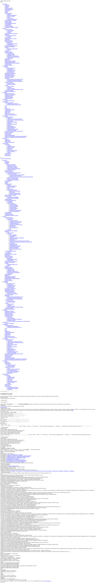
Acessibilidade (9, 202)
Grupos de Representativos (14, 246)
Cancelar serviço (12, 226)
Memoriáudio (7, 39)
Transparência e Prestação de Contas (11, 27)
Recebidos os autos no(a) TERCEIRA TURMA (16, 489)
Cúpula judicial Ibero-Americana (13, 179)
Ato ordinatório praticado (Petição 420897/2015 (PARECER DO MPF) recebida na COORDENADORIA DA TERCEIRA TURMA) (32, 544)
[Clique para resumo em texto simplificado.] (40, 479)
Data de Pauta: (3, 420)
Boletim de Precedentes (9, 95)
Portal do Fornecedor (11, 365)
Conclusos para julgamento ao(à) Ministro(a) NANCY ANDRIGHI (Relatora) (22, 499)
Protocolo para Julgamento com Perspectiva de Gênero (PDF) (16, 136)
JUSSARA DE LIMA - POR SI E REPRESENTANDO (16, 460)
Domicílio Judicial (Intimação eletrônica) (12, 62)
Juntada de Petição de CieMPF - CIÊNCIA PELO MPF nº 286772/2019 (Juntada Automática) (24, 478)
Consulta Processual (8, 29)
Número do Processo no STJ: (5, 412)
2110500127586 (55, 471)
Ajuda (11, 250)
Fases (5, 451)
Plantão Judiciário (8, 58)
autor (3, 425)
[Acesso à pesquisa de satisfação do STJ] (7, 396)
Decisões (7, 451)
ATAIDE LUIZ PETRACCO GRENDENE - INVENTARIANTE (19, 455)
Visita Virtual (7, 154)
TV (5, 106)
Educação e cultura (8, 13)
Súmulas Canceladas (11, 88)
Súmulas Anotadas (10, 86)
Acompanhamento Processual (12, 387)
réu (5, 425)
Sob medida (5, 138)
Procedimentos (12, 239)
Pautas (14, 451)
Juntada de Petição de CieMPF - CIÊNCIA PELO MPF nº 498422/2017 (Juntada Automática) (24, 528)
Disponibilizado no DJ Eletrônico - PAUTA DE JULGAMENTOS (20, 496)
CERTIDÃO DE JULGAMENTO (6, 486)
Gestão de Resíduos (13, 204)
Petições (10, 451)
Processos (4, 28)
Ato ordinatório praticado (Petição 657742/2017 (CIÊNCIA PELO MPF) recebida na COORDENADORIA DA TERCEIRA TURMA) (33, 502)
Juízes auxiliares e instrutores (12, 167)
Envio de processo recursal (12, 370)
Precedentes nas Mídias (9, 97)
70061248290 (60, 471)
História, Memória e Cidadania (10, 20)
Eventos (8, 17)
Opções (3, 447)
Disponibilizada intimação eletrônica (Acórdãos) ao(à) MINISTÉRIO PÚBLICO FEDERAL (25, 480)
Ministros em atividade (11, 164)
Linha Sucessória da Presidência (13, 198)
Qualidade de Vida (13, 209)
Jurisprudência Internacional (10, 75)
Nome (3, 422)
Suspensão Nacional (8, 96)
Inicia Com (29, 426)
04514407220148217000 (36, 471)
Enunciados (9, 87)
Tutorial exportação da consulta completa (7, 398)
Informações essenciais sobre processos (14, 104)
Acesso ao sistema (10, 30)
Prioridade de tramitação (11, 127)
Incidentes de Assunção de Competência (17, 237)
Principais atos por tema (9, 116)
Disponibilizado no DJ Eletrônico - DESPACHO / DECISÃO (19, 512)
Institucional (5, 160)
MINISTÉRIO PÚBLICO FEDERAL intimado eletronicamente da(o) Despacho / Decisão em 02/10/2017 (27, 527)
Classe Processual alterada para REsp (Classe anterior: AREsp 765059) (21, 505)
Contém (24, 426)
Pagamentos (9, 42)
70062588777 (66, 471)
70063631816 (71, 471)
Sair (10, 228)
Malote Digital (9, 373)
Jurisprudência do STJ (11, 68)
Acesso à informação (11, 151)
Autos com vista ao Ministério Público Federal (16, 547)
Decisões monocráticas (11, 84)
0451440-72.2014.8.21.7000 (13, 465)
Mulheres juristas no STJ (11, 165)
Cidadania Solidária (13, 207)
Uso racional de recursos (14, 206)
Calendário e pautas (10, 53)
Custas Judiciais (10, 120)
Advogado (7, 139)
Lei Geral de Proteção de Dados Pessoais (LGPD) (14, 131)
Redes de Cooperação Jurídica (12, 177)
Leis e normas (5, 115)
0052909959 (13, 471)
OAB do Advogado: (4, 417)
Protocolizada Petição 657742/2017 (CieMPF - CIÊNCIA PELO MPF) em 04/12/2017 (23, 503)
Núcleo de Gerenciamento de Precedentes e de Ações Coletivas (21, 241)
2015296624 (49, 471)
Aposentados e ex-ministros (12, 166)
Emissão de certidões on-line (12, 48)
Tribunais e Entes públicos (9, 142)
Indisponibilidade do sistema (10, 61)
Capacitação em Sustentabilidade (15, 210)
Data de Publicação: (4, 421)
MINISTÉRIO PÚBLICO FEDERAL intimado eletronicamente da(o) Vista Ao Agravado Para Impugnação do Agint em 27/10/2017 (32, 518)
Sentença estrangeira (8, 280)
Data (3, 418)
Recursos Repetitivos (13, 235)
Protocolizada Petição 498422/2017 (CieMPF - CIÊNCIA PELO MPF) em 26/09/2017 (23, 529)
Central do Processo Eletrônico (10, 35)
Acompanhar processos (14, 220)
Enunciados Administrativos (10, 91)
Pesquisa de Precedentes (9, 93)
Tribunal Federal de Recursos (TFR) (13, 168)
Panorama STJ (7, 111)
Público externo (8, 141)
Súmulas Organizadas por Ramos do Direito (15, 89)
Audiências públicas (8, 51)
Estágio (6, 12)
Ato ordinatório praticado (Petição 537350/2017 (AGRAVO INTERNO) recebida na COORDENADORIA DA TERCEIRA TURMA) (33, 525)
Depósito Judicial (10, 44)
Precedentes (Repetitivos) (9, 76)
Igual (20, 426)
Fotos (6, 105)
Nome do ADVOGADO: (5, 434)
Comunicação (5, 101)
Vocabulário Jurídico (11, 71)
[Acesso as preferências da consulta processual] (24, 396)
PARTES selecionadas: (4, 444)
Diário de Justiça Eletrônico (12, 121)
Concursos (7, 11)
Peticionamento (7, 37)
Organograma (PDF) (8, 8)
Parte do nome (35, 426)
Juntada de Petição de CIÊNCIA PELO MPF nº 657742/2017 (19, 500)
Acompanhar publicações (14, 223)
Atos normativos (8, 134)
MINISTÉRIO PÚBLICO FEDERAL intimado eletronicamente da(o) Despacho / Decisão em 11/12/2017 (27, 498)
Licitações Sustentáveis (14, 208)
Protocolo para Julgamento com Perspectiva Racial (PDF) (15, 137)
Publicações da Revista (9, 77)
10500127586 (44, 471)
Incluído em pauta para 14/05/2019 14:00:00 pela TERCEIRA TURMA (21, 497)
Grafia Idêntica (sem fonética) (67, 426)
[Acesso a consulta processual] (52, 396)
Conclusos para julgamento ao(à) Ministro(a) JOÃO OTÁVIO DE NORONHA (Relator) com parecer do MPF (27, 542)
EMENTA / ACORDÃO (4, 484)
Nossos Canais (7, 108)
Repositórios (7, 78)
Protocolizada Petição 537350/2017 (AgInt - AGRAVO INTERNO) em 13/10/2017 (23, 526)
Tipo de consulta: (3, 404)
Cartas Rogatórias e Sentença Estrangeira (14, 118)
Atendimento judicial (11, 146)
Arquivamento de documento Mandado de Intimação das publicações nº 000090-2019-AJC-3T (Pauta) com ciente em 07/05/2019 (31, 494)
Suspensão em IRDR (13, 238)
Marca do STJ (7, 112)
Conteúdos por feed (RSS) (9, 109)
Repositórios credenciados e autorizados (14, 80)
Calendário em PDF (10, 54)
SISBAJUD (7, 59)
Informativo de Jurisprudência (10, 73)
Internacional (5, 99)
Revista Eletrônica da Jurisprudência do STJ (15, 79)
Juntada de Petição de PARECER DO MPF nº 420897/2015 (18, 543)
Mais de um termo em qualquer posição (47, 426)
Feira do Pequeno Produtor (14, 211)
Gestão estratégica (8, 10)
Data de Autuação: (3, 419)
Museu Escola (12, 192)
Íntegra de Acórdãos (10, 83)
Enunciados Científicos (9, 90)
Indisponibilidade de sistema (12, 43)
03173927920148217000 (27, 471)
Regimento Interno (8, 133)
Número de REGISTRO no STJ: (6, 413)
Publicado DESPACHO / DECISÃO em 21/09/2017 (17, 531)
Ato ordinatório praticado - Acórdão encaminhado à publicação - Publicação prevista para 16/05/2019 (26, 488)
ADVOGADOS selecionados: (5, 445)
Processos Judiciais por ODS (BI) (11, 45)
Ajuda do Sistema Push (14, 227)
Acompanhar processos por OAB (15, 221)
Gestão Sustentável (10, 203)
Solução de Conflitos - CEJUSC (11, 38)
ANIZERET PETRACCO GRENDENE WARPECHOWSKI (18, 456)
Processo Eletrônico (10, 128)
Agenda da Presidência (11, 169)
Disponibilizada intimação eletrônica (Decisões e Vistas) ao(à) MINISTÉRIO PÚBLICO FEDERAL (26, 507)
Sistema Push (9, 31)
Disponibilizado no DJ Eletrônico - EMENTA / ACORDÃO (19, 487)
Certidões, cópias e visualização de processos (15, 119)
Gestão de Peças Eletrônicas (12, 372)
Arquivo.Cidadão (8, 21)
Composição (7, 162)
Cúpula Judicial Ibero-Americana (15, 175)
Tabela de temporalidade (11, 130)
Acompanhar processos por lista (15, 222)
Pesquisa (6, 67)
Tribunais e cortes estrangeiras (12, 178)
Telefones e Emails (10, 147)
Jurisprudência (5, 66)
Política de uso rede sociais (10, 113)
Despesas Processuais (9, 41)
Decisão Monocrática (4, 511)
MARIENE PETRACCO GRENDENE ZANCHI (16, 457)
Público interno (7, 140)
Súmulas (6, 85)
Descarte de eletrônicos (14, 205)
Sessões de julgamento (9, 52)
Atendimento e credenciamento (12, 103)
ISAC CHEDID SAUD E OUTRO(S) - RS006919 (15, 461)
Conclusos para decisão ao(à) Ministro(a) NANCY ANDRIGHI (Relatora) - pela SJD (23, 539)
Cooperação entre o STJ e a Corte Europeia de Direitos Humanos (21, 176)
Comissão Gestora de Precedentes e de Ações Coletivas (19, 240)
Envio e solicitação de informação (13, 371)
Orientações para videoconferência (13, 56)
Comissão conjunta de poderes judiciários (17, 174)
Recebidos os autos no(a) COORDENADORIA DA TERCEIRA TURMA (21, 501)
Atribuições (7, 161)
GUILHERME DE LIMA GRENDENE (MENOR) (15, 459)
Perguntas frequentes (4, 397)
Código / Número (5, 411)
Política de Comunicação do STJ (11, 114)
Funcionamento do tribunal (12, 346)
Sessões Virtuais (10, 57)
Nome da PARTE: (3, 423)
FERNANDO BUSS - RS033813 (12, 458)
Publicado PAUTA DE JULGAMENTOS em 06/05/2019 (18, 495)
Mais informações (3, 407)
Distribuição (9, 345)
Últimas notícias (8, 110)
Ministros (6, 7)
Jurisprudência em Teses (9, 74)
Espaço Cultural (10, 18)
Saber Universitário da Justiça (15, 193)
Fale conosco (7, 144)
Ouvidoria (9, 125)
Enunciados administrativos (10, 135)
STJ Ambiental (10, 201)
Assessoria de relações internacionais (13, 172)
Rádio (6, 107)
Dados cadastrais (13, 225)
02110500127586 (19, 471)
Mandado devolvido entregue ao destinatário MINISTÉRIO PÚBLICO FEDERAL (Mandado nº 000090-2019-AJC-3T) (29, 493)
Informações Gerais (8, 98)
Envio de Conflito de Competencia (13, 369)
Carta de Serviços (8, 153)
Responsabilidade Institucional (10, 23)
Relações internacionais (9, 9)
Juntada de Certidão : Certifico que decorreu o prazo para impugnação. (20, 517)
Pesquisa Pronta (10, 69)
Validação (9, 49)
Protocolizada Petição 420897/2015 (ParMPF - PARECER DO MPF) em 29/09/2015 (23, 545)
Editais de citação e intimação (10, 60)
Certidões (6, 47)
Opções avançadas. (5, 427)
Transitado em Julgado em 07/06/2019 (15, 476)
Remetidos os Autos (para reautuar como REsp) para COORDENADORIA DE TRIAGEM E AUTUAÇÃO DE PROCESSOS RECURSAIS (33, 506)
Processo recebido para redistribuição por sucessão (17, 541)
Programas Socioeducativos (12, 19)
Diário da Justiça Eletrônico (10, 46)
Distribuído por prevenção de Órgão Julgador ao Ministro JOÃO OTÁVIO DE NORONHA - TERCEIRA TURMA (29, 550)
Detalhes (2, 451)
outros (9, 425)
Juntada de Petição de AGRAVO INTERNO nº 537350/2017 (19, 524)
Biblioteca (9, 14)
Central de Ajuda (8, 155)
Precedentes (7, 34)
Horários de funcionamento (12, 150)
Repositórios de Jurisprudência (12, 129)
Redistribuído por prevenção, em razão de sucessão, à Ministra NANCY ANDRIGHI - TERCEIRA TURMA (27, 540)
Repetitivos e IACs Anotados (10, 94)
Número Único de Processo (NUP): (6, 414)
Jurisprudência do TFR (11, 70)
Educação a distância (11, 16)
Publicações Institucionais (11, 15)
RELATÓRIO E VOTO (4, 485)
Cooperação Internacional (9, 100)
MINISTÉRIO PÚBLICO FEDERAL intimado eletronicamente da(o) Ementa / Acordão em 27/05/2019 (27, 477)
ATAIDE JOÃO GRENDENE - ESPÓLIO (15, 454)
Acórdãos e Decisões (9, 82)
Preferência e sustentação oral (12, 55)
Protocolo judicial (8, 279)
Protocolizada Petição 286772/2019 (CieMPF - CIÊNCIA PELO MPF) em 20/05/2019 (23, 479)
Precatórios (7, 50)
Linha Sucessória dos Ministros (12, 197)
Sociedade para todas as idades (15, 194)
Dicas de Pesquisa (10, 72)
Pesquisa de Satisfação (9, 26)
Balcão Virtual (9, 148)
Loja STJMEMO (8, 24)
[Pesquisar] (0, 157)
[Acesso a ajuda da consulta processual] (40, 396)
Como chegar (9, 149)
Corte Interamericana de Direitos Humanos (15, 81)
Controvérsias (12, 236)
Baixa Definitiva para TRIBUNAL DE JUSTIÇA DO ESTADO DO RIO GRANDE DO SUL (25, 475)
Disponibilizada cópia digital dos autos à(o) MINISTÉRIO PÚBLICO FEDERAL (23, 546)
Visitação (9, 152)
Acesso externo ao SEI (11, 364)
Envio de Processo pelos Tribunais (11, 33)
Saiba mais (9, 32)
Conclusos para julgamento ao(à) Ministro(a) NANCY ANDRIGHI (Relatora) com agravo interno (25, 516)
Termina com (57, 426)
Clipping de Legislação (9, 132)
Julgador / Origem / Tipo (6, 446)
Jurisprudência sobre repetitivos (15, 245)
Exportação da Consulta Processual (16, 224)
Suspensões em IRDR (11, 320)
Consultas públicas (8, 22)
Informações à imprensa (9, 102)
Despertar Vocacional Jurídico (15, 191)
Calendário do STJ (8, 25)
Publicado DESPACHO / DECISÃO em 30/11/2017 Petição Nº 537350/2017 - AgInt (23, 508)
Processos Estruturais (9, 40)
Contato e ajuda (5, 143)
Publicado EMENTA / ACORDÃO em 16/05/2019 (17, 481)
